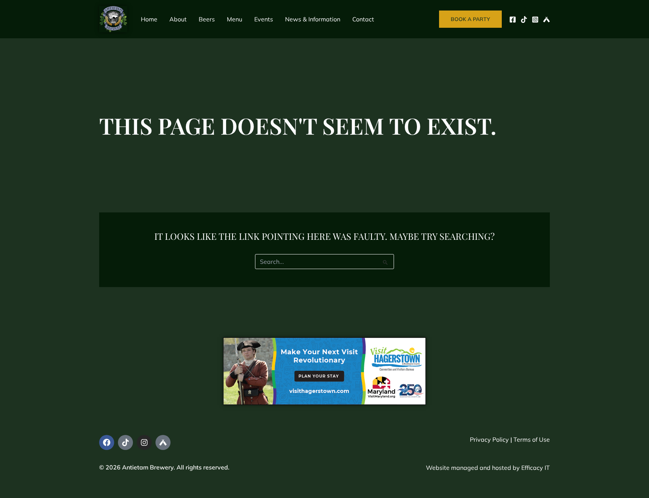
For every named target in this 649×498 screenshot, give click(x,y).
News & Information (312, 19)
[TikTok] (524, 19)
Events (263, 19)
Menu (234, 19)
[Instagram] (535, 19)
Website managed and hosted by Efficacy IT (488, 467)
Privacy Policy (489, 439)
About (178, 19)
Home (149, 19)
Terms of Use (531, 439)
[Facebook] (512, 19)
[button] (470, 19)
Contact (363, 19)
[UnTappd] (546, 19)
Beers (207, 19)
